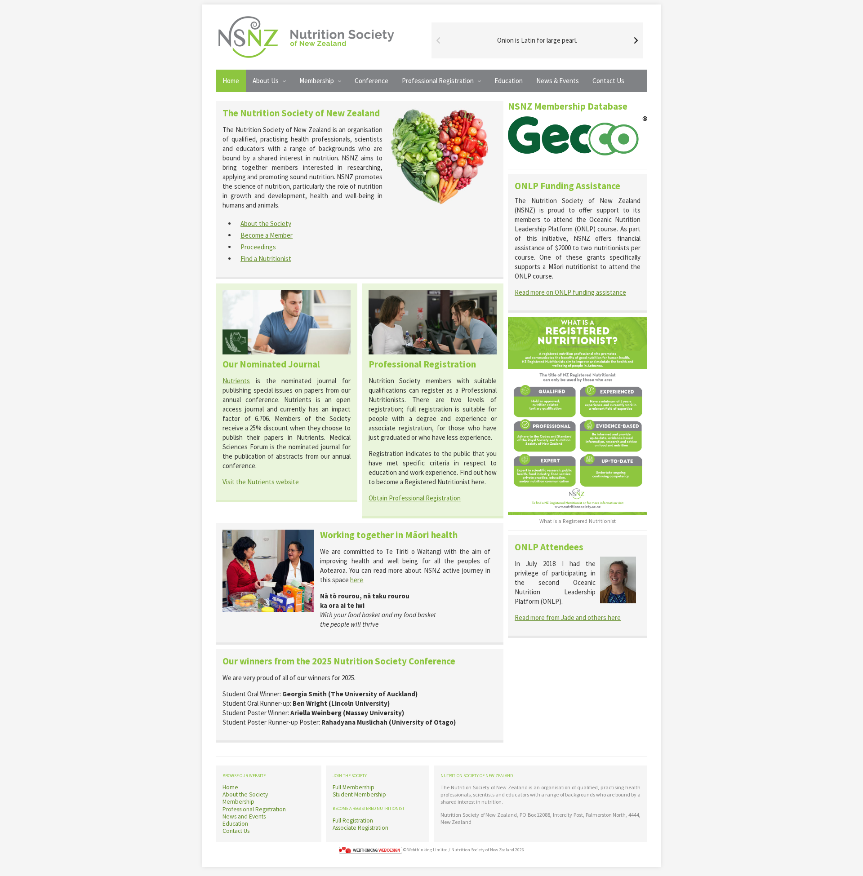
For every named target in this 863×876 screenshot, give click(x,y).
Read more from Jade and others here (568, 617)
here (356, 579)
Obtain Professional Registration (415, 498)
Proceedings (258, 247)
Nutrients (236, 380)
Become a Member (266, 235)
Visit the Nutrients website (260, 482)
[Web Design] (370, 850)
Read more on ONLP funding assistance (570, 292)
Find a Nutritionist (265, 258)
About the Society (265, 223)
